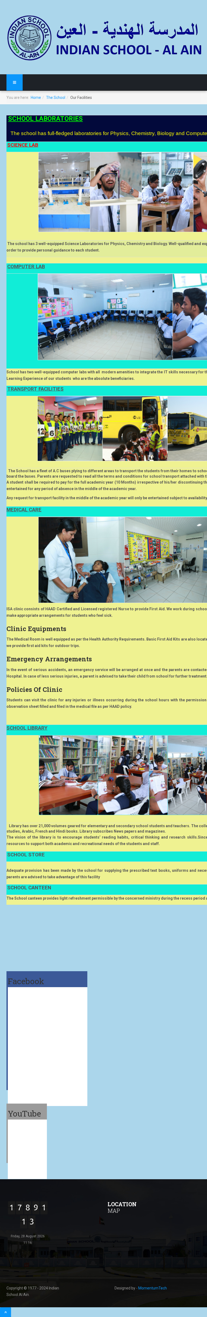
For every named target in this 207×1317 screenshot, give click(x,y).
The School (55, 97)
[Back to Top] (5, 1312)
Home (36, 97)
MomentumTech (152, 1288)
